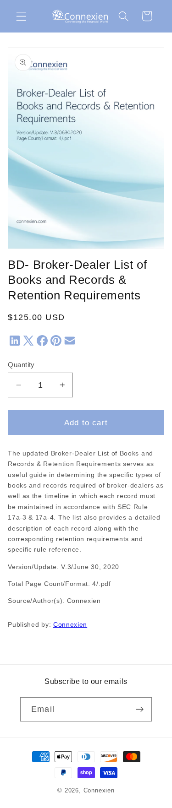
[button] (21, 16)
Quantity (21, 365)
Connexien (70, 624)
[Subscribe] (139, 709)
